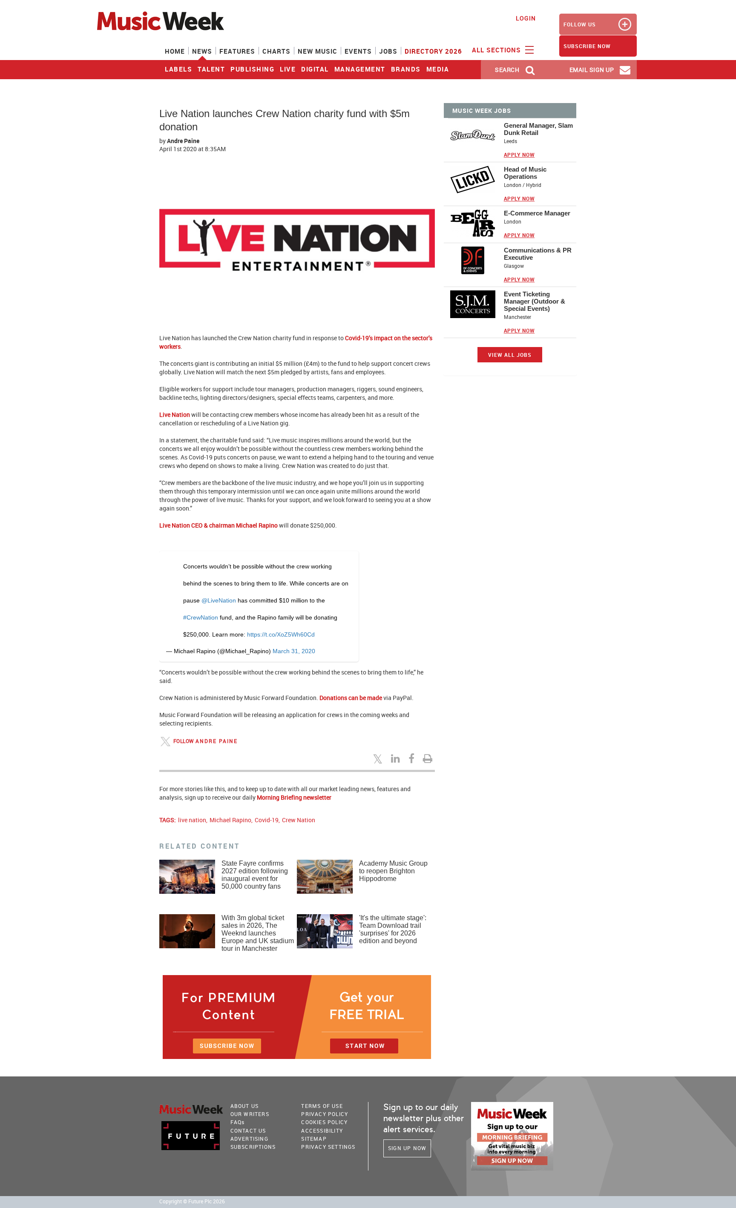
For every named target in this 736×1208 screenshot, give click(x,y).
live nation (192, 820)
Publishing (252, 69)
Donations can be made (350, 698)
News (202, 51)
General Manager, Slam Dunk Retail (538, 129)
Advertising (249, 1138)
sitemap (313, 1138)
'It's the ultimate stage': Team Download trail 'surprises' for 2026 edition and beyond (392, 929)
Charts (276, 51)
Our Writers (249, 1113)
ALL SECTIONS (497, 50)
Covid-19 (267, 820)
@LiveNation (218, 600)
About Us (244, 1105)
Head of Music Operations (525, 173)
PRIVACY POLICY (324, 1113)
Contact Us (248, 1130)
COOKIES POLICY (324, 1122)
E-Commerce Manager (537, 213)
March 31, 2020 (294, 651)
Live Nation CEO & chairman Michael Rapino (218, 525)
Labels (178, 69)
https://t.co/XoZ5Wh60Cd (281, 634)
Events (358, 51)
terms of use (321, 1105)
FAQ (237, 1122)
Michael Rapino (230, 820)
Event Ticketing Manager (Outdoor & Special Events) (534, 301)
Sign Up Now (407, 1148)
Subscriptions (253, 1146)
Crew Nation (298, 820)
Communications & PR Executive (538, 254)
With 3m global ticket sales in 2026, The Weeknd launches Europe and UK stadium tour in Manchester (257, 933)
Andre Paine (183, 141)
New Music (317, 51)
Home (175, 51)
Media (437, 69)
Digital (315, 69)
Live (288, 69)
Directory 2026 (433, 51)
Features (237, 51)
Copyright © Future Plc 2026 (192, 1201)
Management (359, 69)
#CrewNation (200, 617)
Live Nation (174, 414)
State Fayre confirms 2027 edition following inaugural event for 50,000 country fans (254, 875)
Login (526, 18)
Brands (406, 69)
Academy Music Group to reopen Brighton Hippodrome (393, 871)
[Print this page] (429, 758)
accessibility (322, 1130)
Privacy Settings (328, 1146)
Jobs (388, 51)
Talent (211, 69)
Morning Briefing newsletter (294, 797)
